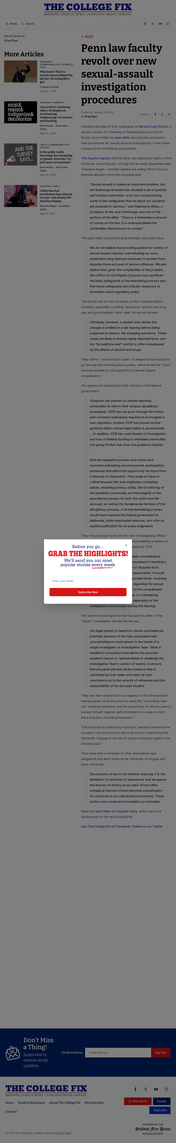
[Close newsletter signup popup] (126, 545)
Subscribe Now (88, 592)
